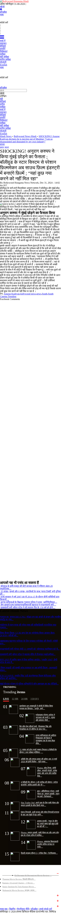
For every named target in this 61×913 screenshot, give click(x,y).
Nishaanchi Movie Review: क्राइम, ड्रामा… (19, 890)
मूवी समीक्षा (4, 125)
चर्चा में (2, 109)
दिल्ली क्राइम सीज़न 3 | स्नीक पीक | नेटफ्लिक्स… (39, 853)
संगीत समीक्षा (5, 128)
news (38, 294)
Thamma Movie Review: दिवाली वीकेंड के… (19, 879)
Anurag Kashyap (12, 294)
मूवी (1, 99)
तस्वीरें (2, 117)
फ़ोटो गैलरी (6, 906)
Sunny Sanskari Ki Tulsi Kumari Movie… (19, 886)
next (7, 147)
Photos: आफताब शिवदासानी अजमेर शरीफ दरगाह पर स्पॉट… (47, 844)
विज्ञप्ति (12, 909)
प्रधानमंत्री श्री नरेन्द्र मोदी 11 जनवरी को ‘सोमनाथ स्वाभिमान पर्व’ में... (30, 649)
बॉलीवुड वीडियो (7, 900)
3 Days (34, 699)
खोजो (2, 6)
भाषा (2, 14)
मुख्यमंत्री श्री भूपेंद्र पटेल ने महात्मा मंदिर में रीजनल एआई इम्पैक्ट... (28, 654)
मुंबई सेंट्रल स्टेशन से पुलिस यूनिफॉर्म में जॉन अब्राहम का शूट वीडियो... (29, 683)
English (3, 133)
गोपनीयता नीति (23, 909)
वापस (2, 144)
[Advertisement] (30, 439)
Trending (12, 296)
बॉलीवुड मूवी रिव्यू (8, 873)
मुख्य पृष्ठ (4, 909)
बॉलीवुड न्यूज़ (7, 895)
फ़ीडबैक (3, 12)
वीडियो (3, 101)
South (44, 294)
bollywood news (28, 294)
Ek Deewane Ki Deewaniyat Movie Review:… (33, 875)
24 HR (24, 699)
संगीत (2, 104)
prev (2, 147)
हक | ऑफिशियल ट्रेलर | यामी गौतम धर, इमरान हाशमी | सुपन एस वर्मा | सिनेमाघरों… (48, 794)
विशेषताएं (3, 120)
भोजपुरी (3, 131)
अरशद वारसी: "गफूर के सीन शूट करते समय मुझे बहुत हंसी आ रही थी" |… (47, 823)
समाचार (3, 112)
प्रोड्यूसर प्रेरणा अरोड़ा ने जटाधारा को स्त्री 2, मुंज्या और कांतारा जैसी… (45, 717)
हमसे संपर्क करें (45, 909)
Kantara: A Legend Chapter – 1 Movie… (18, 883)
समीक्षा (2, 107)
